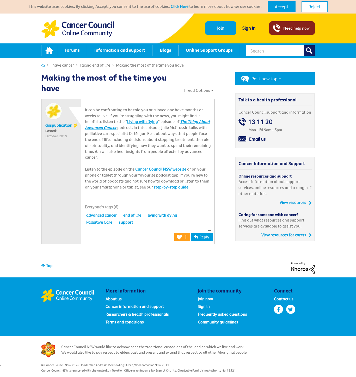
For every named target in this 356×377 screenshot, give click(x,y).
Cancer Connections (43, 65)
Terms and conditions (125, 321)
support (126, 222)
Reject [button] (315, 7)
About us (114, 298)
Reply (204, 236)
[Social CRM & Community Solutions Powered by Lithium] (303, 267)
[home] (49, 50)
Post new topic (266, 79)
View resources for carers (283, 234)
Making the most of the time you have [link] (150, 65)
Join (220, 28)
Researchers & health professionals (137, 314)
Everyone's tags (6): (102, 206)
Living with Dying (142, 121)
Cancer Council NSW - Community (77, 29)
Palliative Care (99, 222)
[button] (282, 6)
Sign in (249, 28)
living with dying (162, 215)
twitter (290, 309)
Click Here (179, 6)
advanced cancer (101, 215)
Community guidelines (218, 321)
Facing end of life (95, 65)
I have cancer (62, 65)
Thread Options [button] (196, 90)
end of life (132, 215)
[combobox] (280, 50)
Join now (205, 298)
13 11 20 (260, 122)
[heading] (102, 206)
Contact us (283, 298)
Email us (257, 139)
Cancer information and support (135, 306)
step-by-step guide (171, 187)
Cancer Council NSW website (160, 169)
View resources (293, 202)
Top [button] (49, 265)
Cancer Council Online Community (73, 295)
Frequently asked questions (222, 314)
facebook (278, 309)
